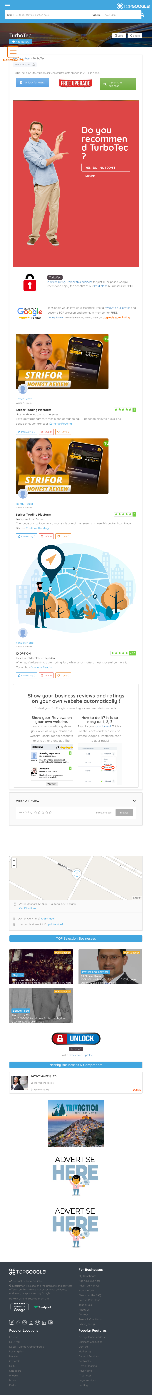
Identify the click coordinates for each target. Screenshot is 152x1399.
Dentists (83, 1346)
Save (120, 35)
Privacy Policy (87, 1324)
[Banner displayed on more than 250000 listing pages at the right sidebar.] (76, 1175)
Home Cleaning (88, 1366)
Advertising (85, 1370)
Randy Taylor (24, 503)
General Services (89, 1356)
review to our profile (117, 308)
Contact (83, 1314)
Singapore (15, 1370)
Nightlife (18, 975)
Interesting (28, 431)
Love (65, 431)
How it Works (87, 1290)
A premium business (115, 84)
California (14, 1361)
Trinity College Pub (24, 979)
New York (14, 1341)
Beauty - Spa (21, 1010)
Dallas (12, 1385)
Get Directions (27, 908)
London (13, 1337)
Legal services (87, 1380)
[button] (13, 52)
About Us (84, 1309)
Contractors (86, 1361)
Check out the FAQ (90, 1295)
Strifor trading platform (33, 410)
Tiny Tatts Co (20, 1015)
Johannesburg (41, 1089)
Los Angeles (16, 1351)
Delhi (12, 1366)
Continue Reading (60, 423)
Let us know (55, 317)
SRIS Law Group (92, 976)
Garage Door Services (92, 1337)
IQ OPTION (23, 653)
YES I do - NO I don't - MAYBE (101, 169)
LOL (48, 431)
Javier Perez (24, 399)
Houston (14, 1356)
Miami (12, 1380)
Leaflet (137, 897)
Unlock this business (79, 282)
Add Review (22, 41)
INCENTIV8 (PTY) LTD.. (44, 1076)
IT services (85, 1375)
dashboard (103, 726)
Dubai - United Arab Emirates (26, 1346)
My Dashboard (87, 1276)
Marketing (85, 1351)
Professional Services (95, 971)
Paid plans (100, 286)
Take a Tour (85, 1304)
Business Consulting (91, 1341)
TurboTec (55, 277)
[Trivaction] (76, 1123)
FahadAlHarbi (25, 642)
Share (136, 35)
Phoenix (14, 1375)
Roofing (83, 1385)
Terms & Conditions (90, 1319)
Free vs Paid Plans (89, 1300)
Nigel (27, 58)
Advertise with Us (89, 1285)
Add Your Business (90, 1280)
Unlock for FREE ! (35, 82)
